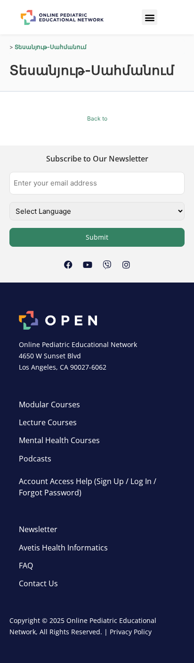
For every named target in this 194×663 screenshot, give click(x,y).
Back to (97, 118)
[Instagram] (126, 264)
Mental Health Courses (59, 440)
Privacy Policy (131, 631)
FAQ (26, 565)
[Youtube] (87, 264)
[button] (149, 17)
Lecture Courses (48, 422)
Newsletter (38, 529)
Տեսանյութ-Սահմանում (51, 46)
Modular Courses (49, 404)
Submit (97, 237)
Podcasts (35, 458)
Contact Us (38, 583)
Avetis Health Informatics (63, 547)
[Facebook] (68, 264)
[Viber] (106, 264)
